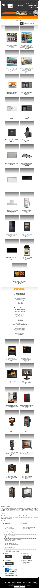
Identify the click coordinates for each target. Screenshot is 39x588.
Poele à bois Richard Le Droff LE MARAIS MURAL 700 (11, 406)
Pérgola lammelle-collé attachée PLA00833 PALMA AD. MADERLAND (12, 69)
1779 (12, 212)
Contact (5, 582)
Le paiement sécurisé (9, 546)
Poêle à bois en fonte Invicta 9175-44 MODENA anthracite (26, 453)
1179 (12, 260)
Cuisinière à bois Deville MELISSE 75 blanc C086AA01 (26, 359)
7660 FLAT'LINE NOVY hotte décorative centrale (11, 211)
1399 (27, 73)
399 (27, 118)
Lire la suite (20, 334)
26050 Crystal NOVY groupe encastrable (11, 187)
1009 (12, 72)
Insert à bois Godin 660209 (12, 381)
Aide (9, 582)
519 (12, 118)
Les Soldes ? (8, 525)
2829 (27, 236)
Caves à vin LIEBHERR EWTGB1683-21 (26, 235)
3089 (27, 431)
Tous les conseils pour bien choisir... (13, 539)
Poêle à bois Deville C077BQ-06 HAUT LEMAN (11, 359)
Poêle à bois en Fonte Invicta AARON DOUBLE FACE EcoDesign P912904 (26, 500)
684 (27, 189)
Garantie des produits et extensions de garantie (15, 548)
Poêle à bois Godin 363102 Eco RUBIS (27, 430)
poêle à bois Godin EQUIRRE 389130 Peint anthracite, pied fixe (11, 453)
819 (27, 165)
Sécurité (24, 563)
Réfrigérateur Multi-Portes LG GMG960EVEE (11, 235)
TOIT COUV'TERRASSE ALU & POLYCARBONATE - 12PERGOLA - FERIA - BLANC (26, 70)
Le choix (7, 536)
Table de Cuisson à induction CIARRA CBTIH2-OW (19, 282)
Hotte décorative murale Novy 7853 (26, 140)
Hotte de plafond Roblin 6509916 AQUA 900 (26, 164)
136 (19, 283)
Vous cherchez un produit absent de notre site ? (11, 93)
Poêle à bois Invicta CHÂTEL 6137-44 (11, 500)
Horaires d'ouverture (9, 533)
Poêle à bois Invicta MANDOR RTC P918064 (11, 477)
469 (12, 141)
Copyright (24, 582)
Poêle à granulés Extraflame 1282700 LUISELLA (26, 406)
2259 (27, 260)
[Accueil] (7, 5)
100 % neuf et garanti (9, 528)
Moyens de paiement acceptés (11, 544)
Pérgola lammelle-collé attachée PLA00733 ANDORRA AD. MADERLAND (26, 46)
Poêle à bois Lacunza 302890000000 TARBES (11, 430)
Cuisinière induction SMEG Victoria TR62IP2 (26, 258)
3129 (27, 361)
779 (12, 47)
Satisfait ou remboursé (10, 547)
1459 (27, 454)
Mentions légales (26, 562)
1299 (27, 212)
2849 (27, 478)
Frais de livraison (26, 525)
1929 (12, 236)
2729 (27, 384)
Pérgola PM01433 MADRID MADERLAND (11, 46)
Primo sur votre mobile (10, 530)
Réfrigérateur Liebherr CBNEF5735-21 (26, 211)
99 (27, 94)
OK (19, 586)
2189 (12, 407)
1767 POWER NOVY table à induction (12, 258)
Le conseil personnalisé (10, 540)
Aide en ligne (7, 541)
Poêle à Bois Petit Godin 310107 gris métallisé (26, 477)
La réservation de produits (10, 543)
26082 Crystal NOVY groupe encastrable (26, 187)
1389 (27, 407)
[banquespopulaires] (11, 576)
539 (12, 189)
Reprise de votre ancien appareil (12, 551)
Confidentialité (8, 550)
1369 (12, 360)
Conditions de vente (16, 582)
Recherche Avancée (29, 23)
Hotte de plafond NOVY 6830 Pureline (11, 164)
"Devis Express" (8, 527)
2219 (12, 383)
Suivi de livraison (26, 529)
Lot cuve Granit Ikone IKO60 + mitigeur (11, 140)
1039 (27, 141)
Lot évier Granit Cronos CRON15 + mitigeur (11, 117)
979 (27, 48)
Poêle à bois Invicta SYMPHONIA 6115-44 (26, 382)
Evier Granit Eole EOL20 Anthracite (26, 93)
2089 (27, 503)
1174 (12, 165)
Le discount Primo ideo (10, 535)
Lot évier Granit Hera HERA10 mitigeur (26, 117)
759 (12, 502)
